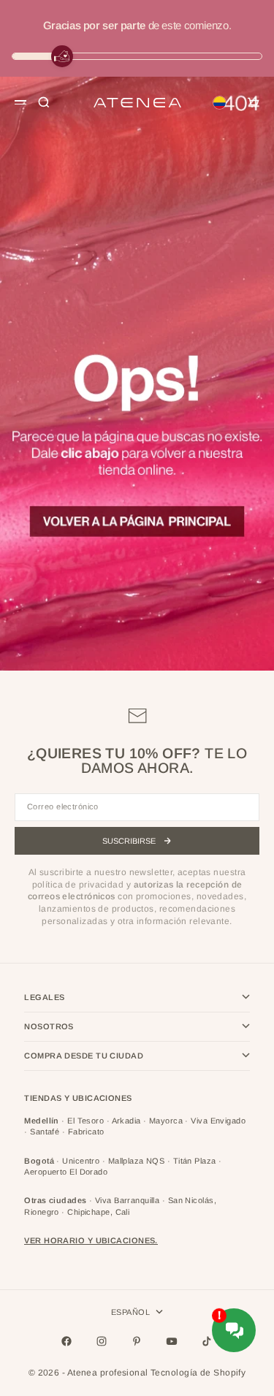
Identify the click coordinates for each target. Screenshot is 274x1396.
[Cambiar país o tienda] (219, 102)
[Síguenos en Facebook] (66, 1341)
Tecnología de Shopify (198, 1373)
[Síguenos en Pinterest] (136, 1341)
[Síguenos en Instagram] (101, 1341)
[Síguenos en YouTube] (172, 1341)
